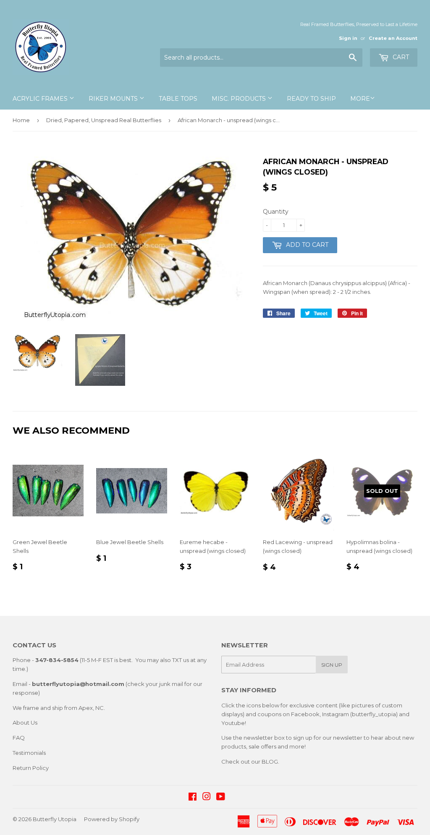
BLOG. (270, 761)
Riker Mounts (114, 98)
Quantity (275, 211)
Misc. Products (239, 98)
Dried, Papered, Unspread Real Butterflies (103, 120)
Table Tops (178, 98)
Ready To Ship (311, 98)
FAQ (19, 737)
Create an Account (393, 38)
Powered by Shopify (111, 819)
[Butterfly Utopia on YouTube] (220, 797)
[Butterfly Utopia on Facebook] (192, 797)
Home (21, 120)
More (360, 98)
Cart (400, 57)
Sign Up (331, 665)
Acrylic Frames (41, 98)
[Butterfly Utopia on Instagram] (206, 797)
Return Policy (31, 767)
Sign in (348, 38)
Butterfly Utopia (54, 819)
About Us (25, 722)
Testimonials (29, 752)
